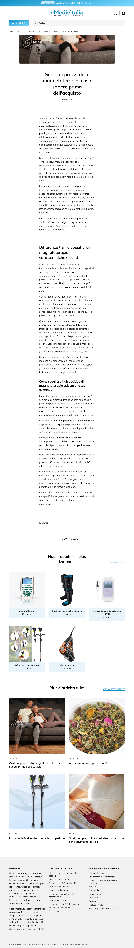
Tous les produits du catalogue (103, 908)
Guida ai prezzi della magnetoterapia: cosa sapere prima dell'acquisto (35, 764)
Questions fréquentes (59, 879)
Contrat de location (58, 900)
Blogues (21, 31)
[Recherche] (35, 23)
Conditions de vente (58, 890)
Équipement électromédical (102, 876)
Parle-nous (48, 3)
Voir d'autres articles (114, 689)
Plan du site (54, 911)
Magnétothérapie (97, 873)
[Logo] (67, 13)
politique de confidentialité (61, 907)
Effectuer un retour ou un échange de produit (66, 874)
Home (11, 31)
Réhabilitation (95, 894)
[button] (123, 13)
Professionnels (96, 904)
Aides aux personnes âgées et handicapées (103, 881)
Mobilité (92, 886)
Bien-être (93, 897)
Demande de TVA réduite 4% (63, 883)
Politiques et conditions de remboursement (61, 895)
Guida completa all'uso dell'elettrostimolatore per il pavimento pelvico (97, 840)
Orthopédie (94, 890)
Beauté (92, 901)
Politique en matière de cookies (64, 904)
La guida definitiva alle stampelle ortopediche (37, 838)
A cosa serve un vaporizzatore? (88, 763)
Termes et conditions (59, 886)
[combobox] (79, 23)
